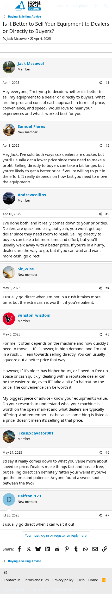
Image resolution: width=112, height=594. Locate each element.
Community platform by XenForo (45, 589)
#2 (107, 145)
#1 (107, 82)
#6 (107, 452)
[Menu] (7, 6)
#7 (107, 515)
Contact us (12, 580)
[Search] (106, 6)
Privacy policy (62, 580)
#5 (107, 334)
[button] (5, 572)
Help (81, 580)
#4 (107, 288)
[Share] (100, 83)
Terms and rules (36, 580)
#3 (107, 214)
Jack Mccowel (17, 38)
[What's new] (95, 6)
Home (93, 580)
